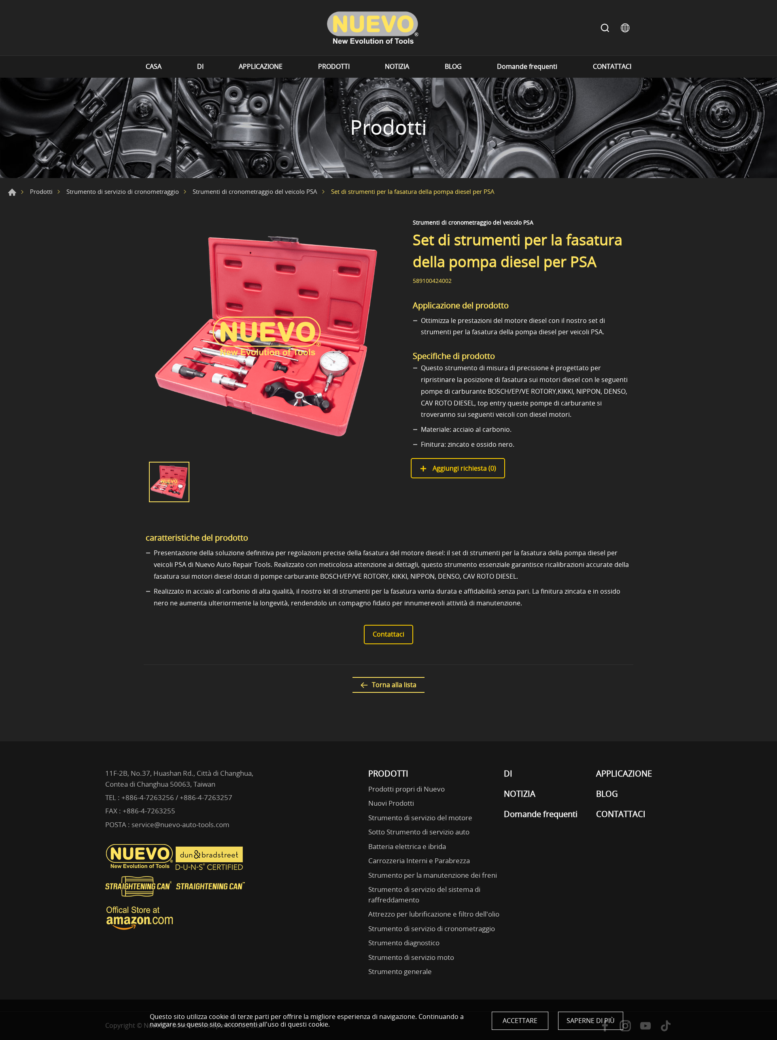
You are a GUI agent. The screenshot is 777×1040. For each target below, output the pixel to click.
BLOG (453, 66)
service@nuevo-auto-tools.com (180, 824)
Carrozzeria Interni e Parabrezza (419, 860)
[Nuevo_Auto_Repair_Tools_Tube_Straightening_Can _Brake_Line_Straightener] (176, 900)
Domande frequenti (527, 66)
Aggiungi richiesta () (463, 468)
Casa (12, 192)
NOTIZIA (397, 66)
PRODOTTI (334, 66)
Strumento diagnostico (403, 942)
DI (200, 66)
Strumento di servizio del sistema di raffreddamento (424, 894)
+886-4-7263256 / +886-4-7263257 (176, 797)
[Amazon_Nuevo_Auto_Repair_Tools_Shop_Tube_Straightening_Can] (139, 929)
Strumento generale (400, 971)
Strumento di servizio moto (411, 957)
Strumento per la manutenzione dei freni (432, 875)
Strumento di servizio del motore (420, 817)
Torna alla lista (394, 684)
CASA (153, 66)
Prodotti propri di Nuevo (406, 789)
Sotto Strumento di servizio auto (418, 831)
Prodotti (41, 191)
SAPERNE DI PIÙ (591, 1020)
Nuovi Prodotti (391, 803)
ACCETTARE (520, 1020)
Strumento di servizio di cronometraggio (122, 191)
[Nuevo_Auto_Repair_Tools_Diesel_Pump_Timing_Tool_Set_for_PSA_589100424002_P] (267, 336)
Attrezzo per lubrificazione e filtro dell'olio (433, 914)
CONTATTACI (612, 66)
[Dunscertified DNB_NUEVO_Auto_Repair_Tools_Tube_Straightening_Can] (210, 868)
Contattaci (388, 634)
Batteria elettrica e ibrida (407, 846)
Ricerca (605, 28)
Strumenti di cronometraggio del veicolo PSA (255, 191)
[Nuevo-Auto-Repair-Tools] (372, 27)
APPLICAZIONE (260, 66)
